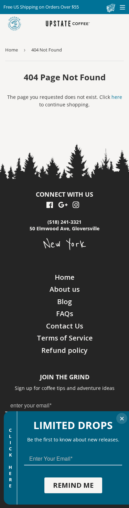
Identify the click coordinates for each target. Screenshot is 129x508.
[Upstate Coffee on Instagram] (76, 206)
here (116, 97)
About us (65, 289)
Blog (64, 301)
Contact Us (64, 326)
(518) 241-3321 (64, 222)
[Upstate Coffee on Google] (63, 206)
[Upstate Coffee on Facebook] (49, 206)
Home (11, 50)
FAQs (64, 313)
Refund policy (64, 350)
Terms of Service (65, 338)
